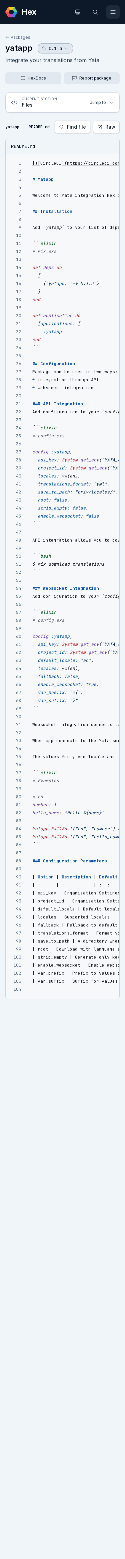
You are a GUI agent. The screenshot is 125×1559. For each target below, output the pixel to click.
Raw (110, 127)
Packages (20, 37)
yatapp (18, 48)
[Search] (95, 12)
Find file (76, 127)
